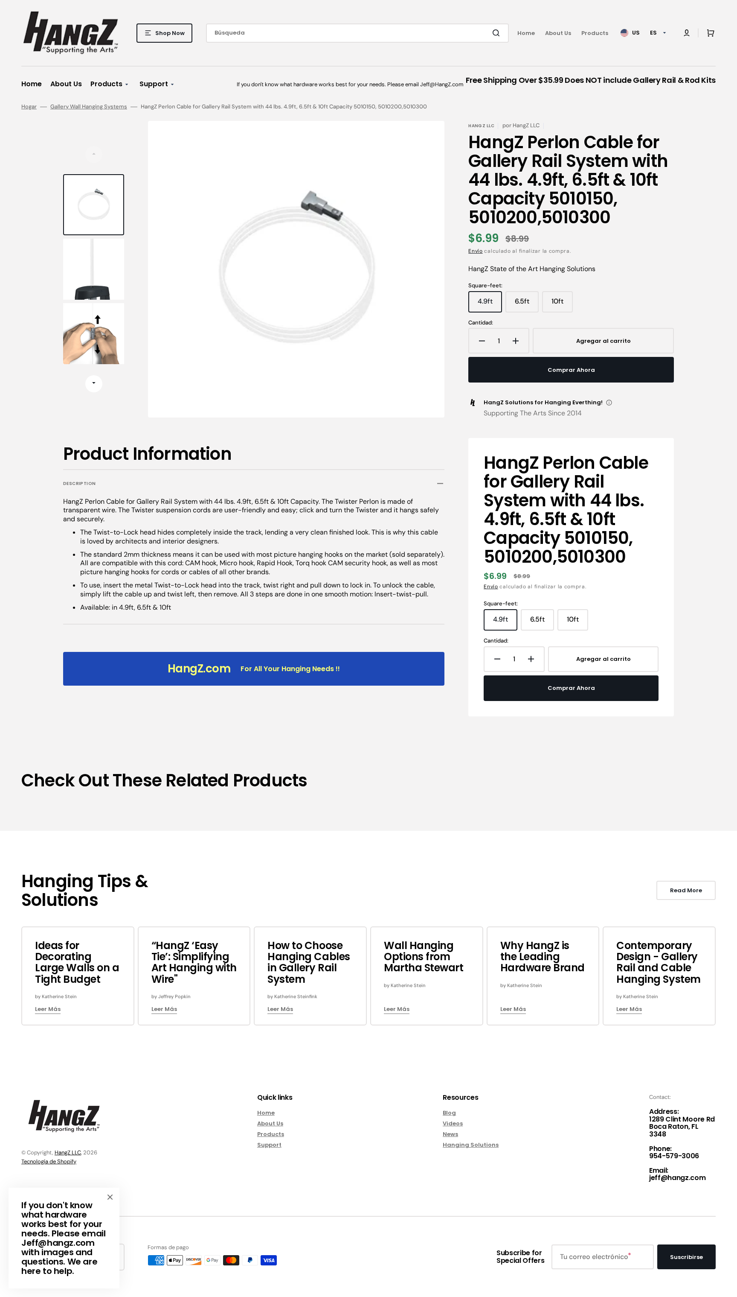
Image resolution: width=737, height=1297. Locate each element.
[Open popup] (609, 402)
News (450, 1134)
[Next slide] (93, 383)
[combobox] (357, 33)
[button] (686, 32)
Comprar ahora (571, 370)
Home (266, 1113)
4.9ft (490, 304)
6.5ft (527, 304)
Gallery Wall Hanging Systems (88, 106)
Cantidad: (480, 322)
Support (269, 1145)
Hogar (29, 106)
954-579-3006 (674, 1156)
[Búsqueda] (498, 32)
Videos (453, 1123)
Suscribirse (686, 1257)
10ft (562, 304)
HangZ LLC (68, 1152)
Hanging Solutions (471, 1145)
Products (270, 1134)
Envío (475, 251)
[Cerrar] (110, 1197)
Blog (449, 1113)
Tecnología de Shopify (48, 1161)
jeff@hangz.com (677, 1178)
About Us (270, 1123)
